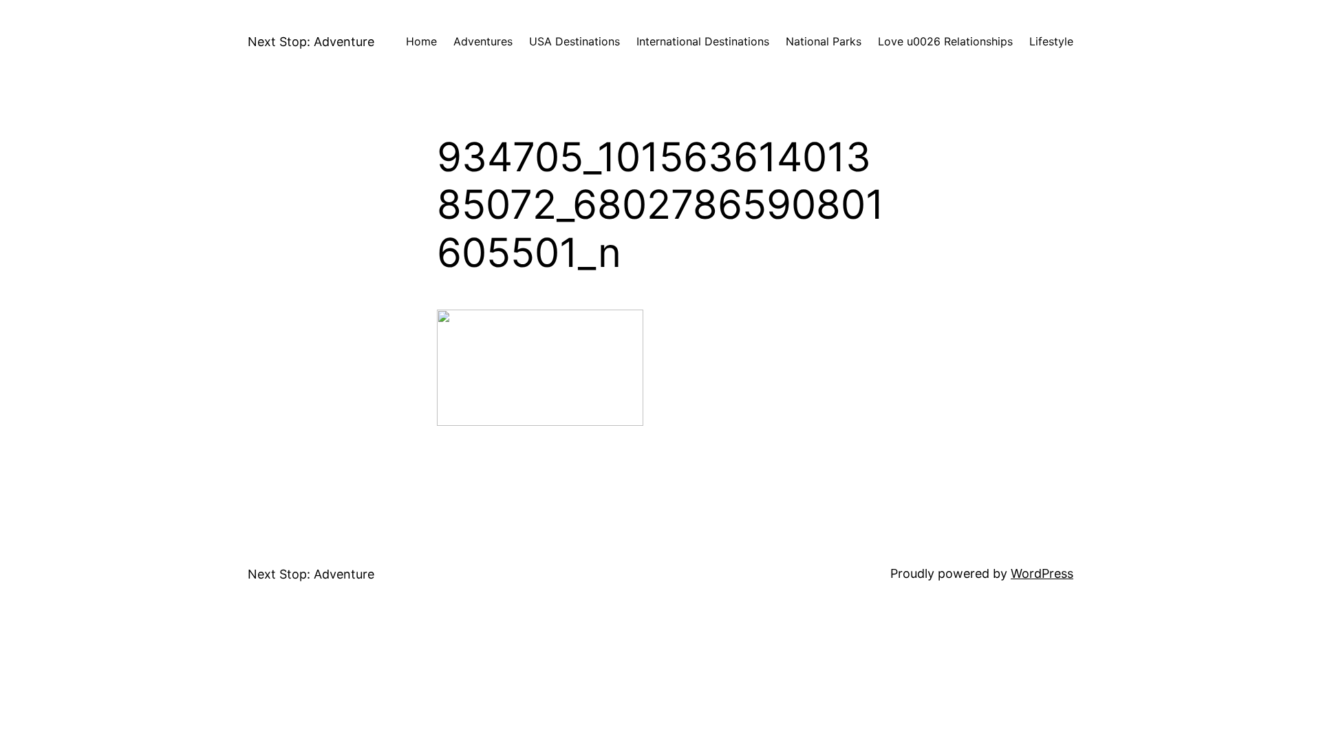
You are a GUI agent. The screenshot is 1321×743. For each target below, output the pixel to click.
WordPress (1042, 573)
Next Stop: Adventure (311, 41)
